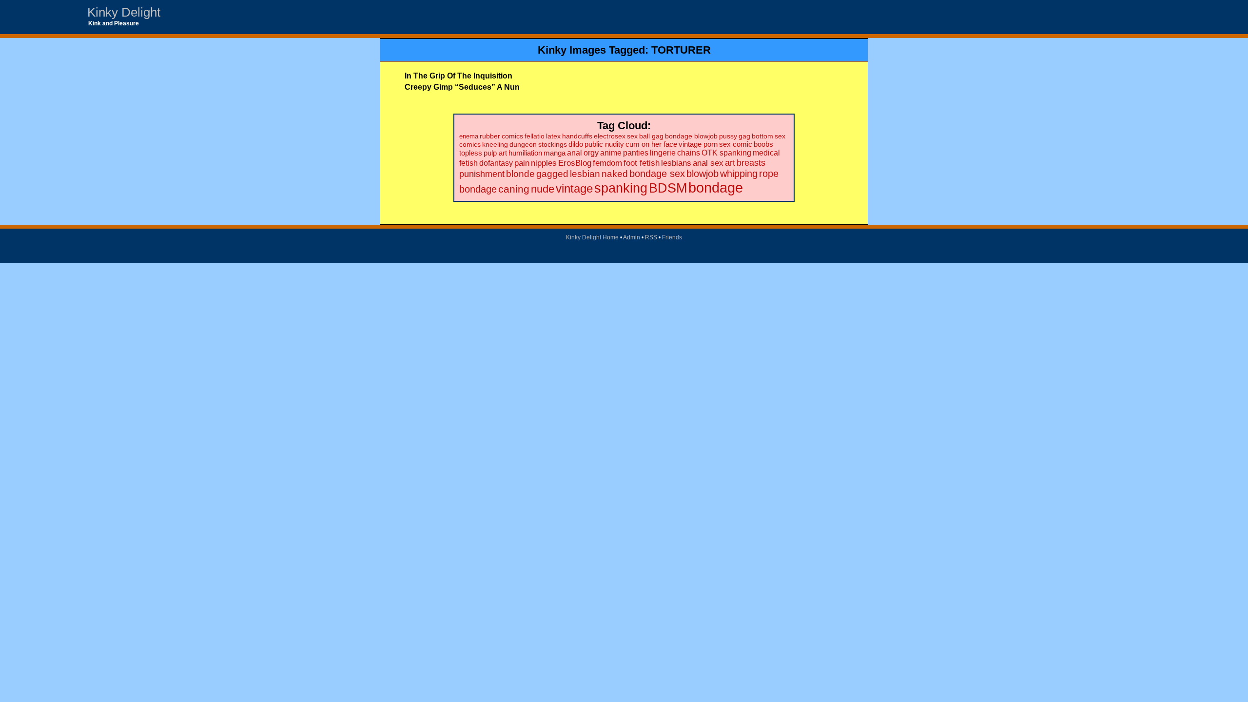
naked (615, 174)
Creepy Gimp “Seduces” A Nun (462, 87)
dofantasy (496, 162)
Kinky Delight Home (592, 237)
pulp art (495, 153)
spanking (620, 188)
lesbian (585, 174)
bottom (762, 136)
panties (635, 153)
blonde (520, 174)
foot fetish (642, 163)
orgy (591, 153)
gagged (552, 174)
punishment (482, 174)
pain (521, 163)
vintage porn (698, 144)
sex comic (735, 144)
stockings (552, 144)
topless (470, 153)
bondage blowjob (691, 136)
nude (542, 189)
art (730, 163)
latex (553, 136)
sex (632, 136)
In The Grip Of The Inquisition (458, 76)
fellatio (535, 136)
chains (688, 153)
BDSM (668, 187)
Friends (672, 237)
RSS (651, 237)
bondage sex (657, 173)
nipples (544, 163)
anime (611, 153)
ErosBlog (574, 163)
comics (512, 136)
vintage (574, 188)
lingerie (663, 153)
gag (744, 136)
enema (468, 136)
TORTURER (681, 50)
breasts (751, 162)
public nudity (604, 144)
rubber (490, 136)
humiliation (525, 153)
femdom (607, 163)
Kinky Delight (123, 12)
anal (574, 153)
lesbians (676, 163)
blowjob (702, 173)
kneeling (495, 144)
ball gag (651, 136)
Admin (631, 237)
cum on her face (651, 144)
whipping (739, 173)
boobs (763, 144)
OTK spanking (726, 152)
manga (555, 153)
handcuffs (577, 136)
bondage (715, 187)
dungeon (523, 144)
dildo (575, 144)
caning (513, 189)
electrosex (609, 136)
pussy (728, 136)
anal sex (708, 163)
